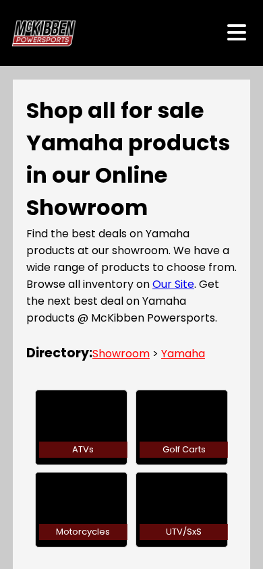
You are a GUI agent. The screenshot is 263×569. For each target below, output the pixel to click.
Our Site (173, 284)
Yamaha (183, 353)
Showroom (121, 353)
